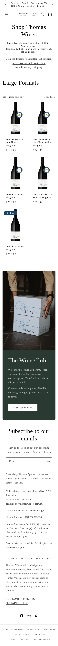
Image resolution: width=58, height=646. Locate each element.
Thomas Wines (16, 629)
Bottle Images (37, 510)
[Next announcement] (52, 5)
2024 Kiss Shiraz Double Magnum (42, 196)
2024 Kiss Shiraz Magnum (15, 196)
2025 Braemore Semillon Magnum (14, 142)
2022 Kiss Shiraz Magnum (15, 248)
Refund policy (33, 629)
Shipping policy (39, 634)
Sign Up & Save (22, 407)
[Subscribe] (48, 461)
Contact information (20, 639)
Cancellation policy (41, 639)
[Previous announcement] (6, 5)
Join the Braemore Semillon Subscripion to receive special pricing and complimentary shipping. (29, 63)
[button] (7, 14)
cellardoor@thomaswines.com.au (24, 503)
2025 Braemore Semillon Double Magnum (42, 142)
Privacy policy (49, 629)
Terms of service (22, 634)
